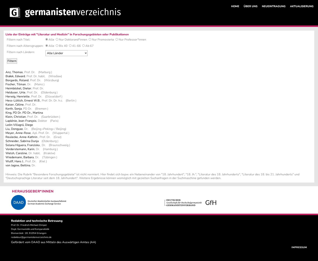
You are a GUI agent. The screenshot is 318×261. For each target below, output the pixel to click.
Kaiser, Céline (15, 105)
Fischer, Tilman (16, 84)
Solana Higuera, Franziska (23, 145)
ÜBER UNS (250, 6)
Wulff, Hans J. (15, 161)
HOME (235, 6)
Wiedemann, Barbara (20, 157)
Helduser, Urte (15, 92)
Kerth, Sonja (14, 109)
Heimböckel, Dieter (18, 88)
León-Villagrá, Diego (19, 125)
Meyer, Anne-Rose (18, 133)
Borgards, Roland (17, 80)
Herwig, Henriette (18, 96)
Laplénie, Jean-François (21, 121)
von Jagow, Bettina (18, 165)
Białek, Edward (15, 76)
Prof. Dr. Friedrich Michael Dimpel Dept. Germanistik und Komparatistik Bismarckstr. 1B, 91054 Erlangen (30, 229)
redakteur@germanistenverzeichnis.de (31, 237)
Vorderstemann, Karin (20, 149)
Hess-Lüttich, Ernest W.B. (23, 101)
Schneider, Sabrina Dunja (22, 141)
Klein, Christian (16, 117)
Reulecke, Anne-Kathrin (22, 137)
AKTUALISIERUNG (302, 6)
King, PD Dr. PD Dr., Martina (24, 113)
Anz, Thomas (14, 72)
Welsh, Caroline (16, 153)
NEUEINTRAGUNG (274, 6)
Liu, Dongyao (14, 129)
